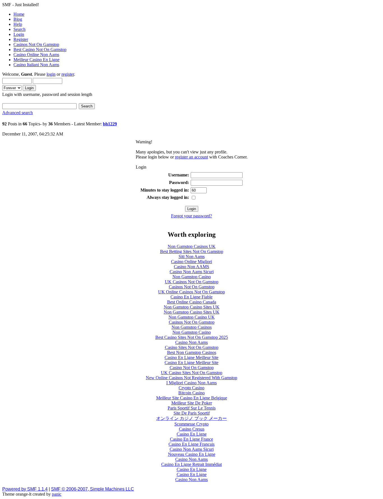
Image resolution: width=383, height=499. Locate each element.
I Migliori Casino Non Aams (191, 382)
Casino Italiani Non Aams (36, 64)
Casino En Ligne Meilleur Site (191, 357)
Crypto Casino (191, 387)
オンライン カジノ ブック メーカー (191, 418)
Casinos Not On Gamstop (36, 44)
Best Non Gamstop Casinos (191, 352)
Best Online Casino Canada (191, 302)
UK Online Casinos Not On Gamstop (191, 291)
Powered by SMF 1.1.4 (25, 489)
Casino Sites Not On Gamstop (191, 347)
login (51, 74)
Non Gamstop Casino (191, 276)
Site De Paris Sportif (192, 413)
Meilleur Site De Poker (191, 403)
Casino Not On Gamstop (192, 367)
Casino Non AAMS (191, 266)
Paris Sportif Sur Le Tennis (192, 408)
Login (18, 34)
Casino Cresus (191, 429)
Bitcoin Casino (191, 392)
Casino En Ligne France (191, 439)
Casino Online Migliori (191, 261)
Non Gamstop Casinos (192, 327)
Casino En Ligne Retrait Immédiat (191, 464)
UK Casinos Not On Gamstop (191, 281)
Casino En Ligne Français (191, 444)
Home (18, 14)
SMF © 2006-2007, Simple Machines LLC (92, 489)
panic (56, 494)
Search (19, 29)
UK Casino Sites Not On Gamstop (191, 372)
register (67, 74)
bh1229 (110, 123)
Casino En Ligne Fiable (191, 297)
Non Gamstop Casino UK (192, 317)
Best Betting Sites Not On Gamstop (191, 251)
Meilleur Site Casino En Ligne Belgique (191, 397)
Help (17, 24)
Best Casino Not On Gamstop (39, 49)
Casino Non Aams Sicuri (192, 271)
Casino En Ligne (192, 434)
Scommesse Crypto (191, 424)
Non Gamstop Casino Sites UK (192, 307)
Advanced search (17, 112)
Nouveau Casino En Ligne (191, 454)
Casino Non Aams (191, 342)
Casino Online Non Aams (36, 54)
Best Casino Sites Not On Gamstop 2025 (191, 337)
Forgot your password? (191, 215)
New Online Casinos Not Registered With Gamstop (191, 377)
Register (20, 39)
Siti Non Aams (192, 256)
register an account (191, 157)
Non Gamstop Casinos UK (192, 246)
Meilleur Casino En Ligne (36, 59)
